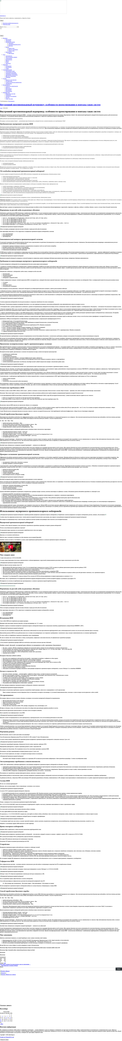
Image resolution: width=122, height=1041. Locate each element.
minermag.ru (3, 15)
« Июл (1, 1024)
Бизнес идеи (11, 50)
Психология (8, 67)
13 (6, 1017)
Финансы (5, 38)
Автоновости (9, 55)
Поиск (1, 966)
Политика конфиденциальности (10, 23)
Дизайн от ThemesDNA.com (7, 1037)
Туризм (4, 78)
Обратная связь (6, 24)
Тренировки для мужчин (12, 74)
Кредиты (10, 45)
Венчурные (11, 53)
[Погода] (3, 972)
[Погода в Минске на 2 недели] (8, 974)
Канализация (9, 91)
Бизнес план (11, 48)
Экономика (8, 40)
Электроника (9, 58)
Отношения (8, 66)
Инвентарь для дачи (10, 93)
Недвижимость (6, 85)
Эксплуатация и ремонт (11, 57)
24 (0, 1020)
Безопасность (9, 59)
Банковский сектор (10, 42)
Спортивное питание (11, 72)
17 (0, 1019)
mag (1, 108)
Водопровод (9, 90)
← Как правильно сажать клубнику (9, 965)
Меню (2, 20)
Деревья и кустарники (11, 96)
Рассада (7, 97)
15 (10, 1017)
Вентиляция (9, 88)
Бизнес (7, 47)
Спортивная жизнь (7, 69)
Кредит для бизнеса (13, 49)
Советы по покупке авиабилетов (13, 82)
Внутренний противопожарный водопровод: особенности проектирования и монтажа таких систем (50, 104)
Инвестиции (9, 52)
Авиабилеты (9, 83)
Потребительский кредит (14, 44)
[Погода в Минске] (5, 971)
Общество (5, 64)
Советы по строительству (12, 86)
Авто (4, 54)
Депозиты (10, 43)
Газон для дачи (9, 98)
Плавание (8, 77)
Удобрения (8, 95)
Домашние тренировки (11, 73)
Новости (8, 87)
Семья (7, 68)
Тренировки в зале (10, 71)
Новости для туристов (11, 79)
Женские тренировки (11, 76)
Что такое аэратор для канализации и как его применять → (15, 964)
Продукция (8, 39)
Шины (7, 61)
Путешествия (9, 81)
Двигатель (8, 63)
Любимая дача (6, 92)
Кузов (7, 62)
